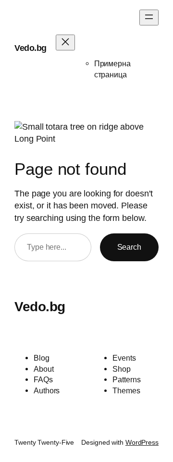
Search (129, 247)
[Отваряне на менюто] (149, 17)
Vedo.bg (30, 48)
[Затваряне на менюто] (65, 42)
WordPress (142, 442)
